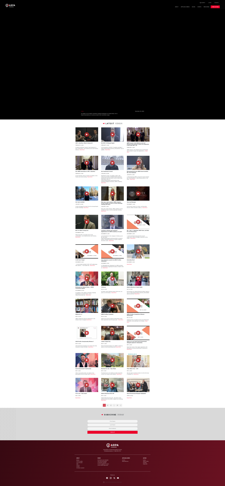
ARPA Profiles (146, 461)
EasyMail (144, 462)
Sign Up (112, 432)
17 (117, 405)
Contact (78, 466)
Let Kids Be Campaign (102, 462)
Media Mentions (125, 461)
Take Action (215, 6)
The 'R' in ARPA (79, 461)
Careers (78, 465)
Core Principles (79, 462)
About (176, 6)
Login (209, 2)
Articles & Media (185, 6)
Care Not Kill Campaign (102, 461)
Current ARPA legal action (103, 465)
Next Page (120, 405)
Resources (206, 6)
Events (199, 6)
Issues (193, 6)
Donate (216, 2)
